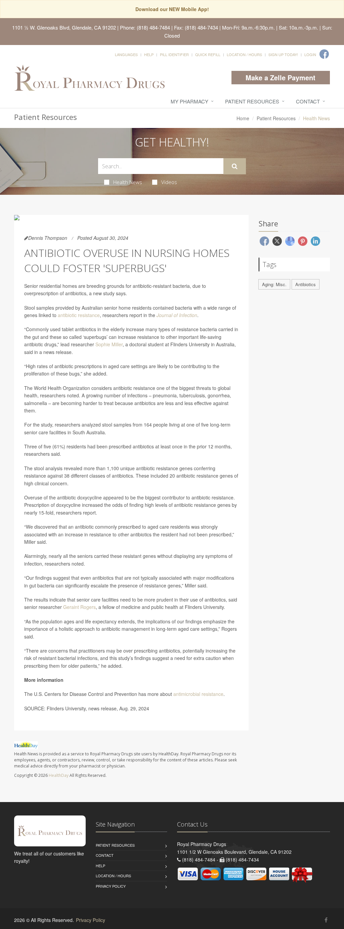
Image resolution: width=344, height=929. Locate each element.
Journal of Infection (177, 315)
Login (310, 54)
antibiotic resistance (79, 315)
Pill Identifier (174, 54)
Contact (308, 101)
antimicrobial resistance (198, 694)
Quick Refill (207, 54)
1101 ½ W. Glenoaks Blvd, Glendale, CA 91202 (64, 27)
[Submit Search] (234, 166)
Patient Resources (252, 101)
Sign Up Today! (283, 54)
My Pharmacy (189, 101)
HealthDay (59, 775)
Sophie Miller (109, 344)
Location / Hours (244, 54)
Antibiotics (305, 284)
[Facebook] (324, 54)
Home (242, 118)
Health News (127, 182)
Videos (169, 182)
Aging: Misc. (274, 284)
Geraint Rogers (79, 607)
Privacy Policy (111, 886)
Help (149, 54)
